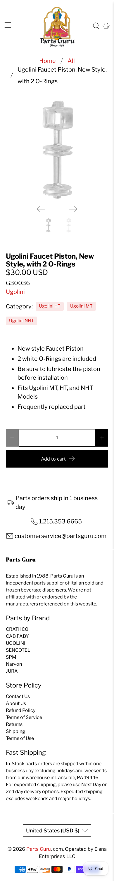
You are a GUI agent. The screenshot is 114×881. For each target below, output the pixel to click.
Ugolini (15, 291)
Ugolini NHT (21, 320)
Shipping (15, 731)
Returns (14, 724)
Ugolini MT (81, 306)
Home (47, 61)
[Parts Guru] (57, 26)
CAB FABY (17, 636)
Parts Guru (38, 849)
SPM (11, 657)
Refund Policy (20, 710)
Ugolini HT (50, 306)
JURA (12, 671)
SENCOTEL (18, 650)
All (71, 61)
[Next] (73, 209)
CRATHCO (17, 629)
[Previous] (41, 209)
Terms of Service (24, 717)
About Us (16, 703)
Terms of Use (20, 738)
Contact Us (18, 696)
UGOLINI (15, 643)
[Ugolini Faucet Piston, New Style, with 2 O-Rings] (57, 150)
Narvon (14, 664)
